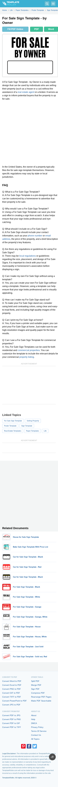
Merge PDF (36, 685)
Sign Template (26, 426)
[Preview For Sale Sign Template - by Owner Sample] (30, 55)
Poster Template (10, 426)
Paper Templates (32, 431)
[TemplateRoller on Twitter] (34, 746)
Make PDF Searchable (41, 701)
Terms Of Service (38, 731)
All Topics (35, 739)
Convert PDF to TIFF (11, 727)
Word (51, 29)
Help (33, 719)
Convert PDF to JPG (11, 715)
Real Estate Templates (12, 431)
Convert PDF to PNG (11, 719)
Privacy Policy (37, 727)
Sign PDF (35, 689)
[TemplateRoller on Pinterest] (23, 746)
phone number (35, 235)
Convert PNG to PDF (11, 689)
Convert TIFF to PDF (11, 697)
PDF (36, 29)
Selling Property (33, 421)
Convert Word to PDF (11, 681)
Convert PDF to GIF (11, 723)
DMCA (34, 723)
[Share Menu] (52, 757)
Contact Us (36, 735)
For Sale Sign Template (13, 421)
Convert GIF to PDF (11, 693)
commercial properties (29, 350)
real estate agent (26, 92)
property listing (26, 357)
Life (45, 431)
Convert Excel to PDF (11, 685)
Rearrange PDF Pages (41, 697)
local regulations (27, 256)
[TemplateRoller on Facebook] (29, 746)
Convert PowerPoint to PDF (14, 701)
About (33, 715)
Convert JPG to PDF (11, 705)
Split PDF (35, 681)
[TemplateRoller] (9, 3)
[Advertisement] (29, 133)
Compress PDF (38, 693)
